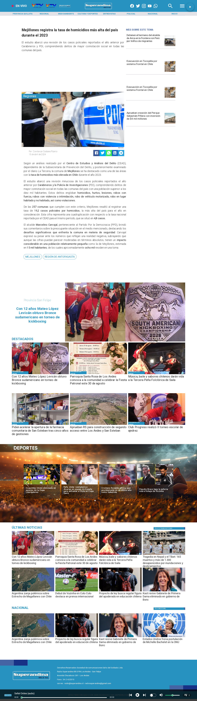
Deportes (32, 466)
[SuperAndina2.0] (98, 9)
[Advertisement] (43, 73)
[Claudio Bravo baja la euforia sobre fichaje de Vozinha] (117, 484)
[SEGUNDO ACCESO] (98, 424)
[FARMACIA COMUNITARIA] (40, 424)
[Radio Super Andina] (170, 9)
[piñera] (170, 123)
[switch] (153, 695)
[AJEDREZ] (156, 424)
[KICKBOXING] (125, 341)
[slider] (22, 698)
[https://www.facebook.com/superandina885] (132, 9)
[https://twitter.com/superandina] (138, 9)
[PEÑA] (120, 554)
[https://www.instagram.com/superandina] (144, 9)
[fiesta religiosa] (76, 554)
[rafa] (42, 484)
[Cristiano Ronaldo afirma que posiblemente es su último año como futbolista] (79, 484)
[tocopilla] (170, 71)
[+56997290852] (155, 9)
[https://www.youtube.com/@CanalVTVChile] (150, 9)
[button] (33, 256)
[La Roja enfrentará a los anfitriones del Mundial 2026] (155, 484)
